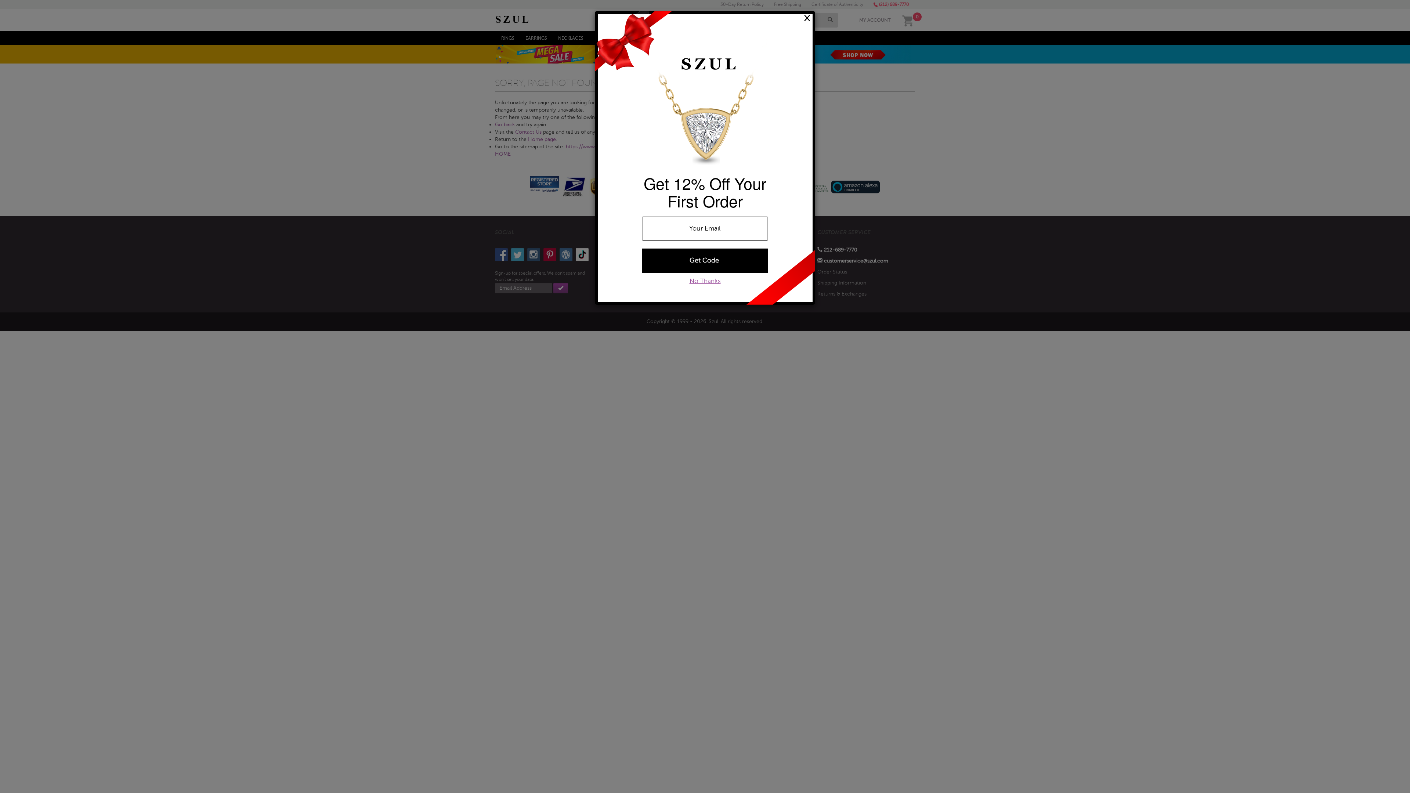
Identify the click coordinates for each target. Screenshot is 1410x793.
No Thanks (705, 281)
